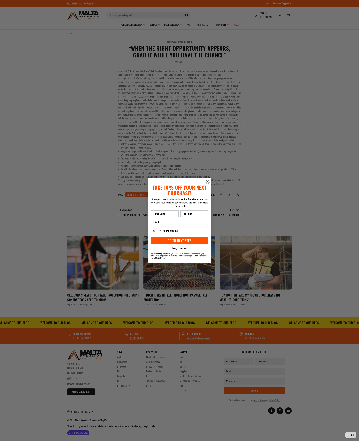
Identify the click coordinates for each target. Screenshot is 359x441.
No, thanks (179, 248)
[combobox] (156, 230)
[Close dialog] (207, 181)
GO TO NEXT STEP (180, 240)
